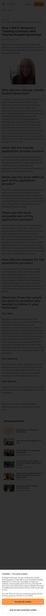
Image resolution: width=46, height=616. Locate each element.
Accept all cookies (23, 602)
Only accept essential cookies (23, 610)
